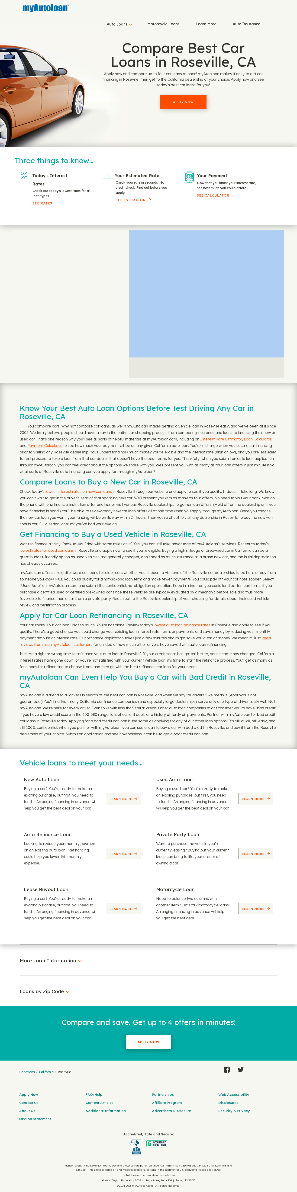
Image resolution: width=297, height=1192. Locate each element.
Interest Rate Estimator (221, 439)
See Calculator (213, 195)
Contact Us (29, 1102)
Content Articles (99, 1102)
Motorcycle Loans (163, 24)
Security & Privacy (234, 1111)
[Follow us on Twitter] (240, 1068)
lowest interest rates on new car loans (78, 491)
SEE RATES (42, 203)
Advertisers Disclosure (171, 1111)
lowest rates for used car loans (47, 550)
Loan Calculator (257, 439)
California (46, 1072)
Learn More (206, 24)
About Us (27, 1111)
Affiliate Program (167, 1102)
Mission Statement (35, 1119)
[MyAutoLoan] (46, 8)
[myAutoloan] (148, 1143)
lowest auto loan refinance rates (182, 625)
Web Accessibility (233, 1094)
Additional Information (106, 1111)
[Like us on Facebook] (226, 1068)
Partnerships (163, 1094)
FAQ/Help (94, 1094)
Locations (27, 1072)
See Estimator (130, 200)
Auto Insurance (246, 24)
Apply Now (183, 102)
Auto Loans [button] (117, 24)
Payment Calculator (44, 445)
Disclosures (228, 1102)
